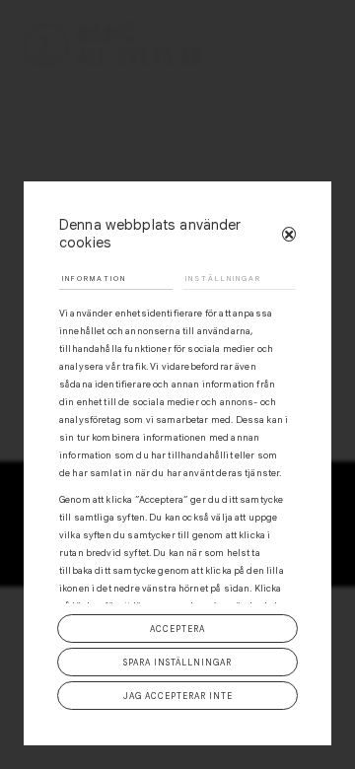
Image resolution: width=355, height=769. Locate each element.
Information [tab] (94, 278)
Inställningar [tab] (223, 278)
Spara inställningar (177, 662)
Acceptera (177, 629)
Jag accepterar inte (178, 696)
